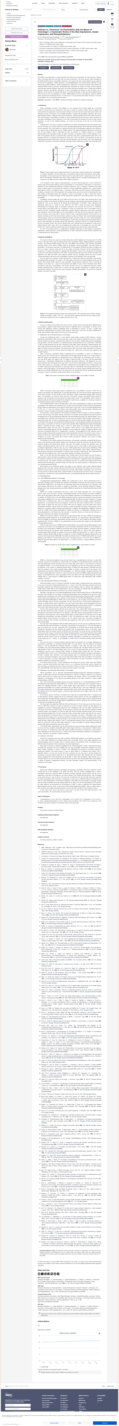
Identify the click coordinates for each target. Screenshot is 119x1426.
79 (96, 726)
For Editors (63, 1402)
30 (94, 440)
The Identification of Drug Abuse (69, 64)
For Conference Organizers (67, 1411)
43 (45, 521)
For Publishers (64, 1407)
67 (49, 649)
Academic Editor (10, 45)
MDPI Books (82, 1400)
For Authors (63, 1398)
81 (83, 755)
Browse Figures (56, 68)
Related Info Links (10, 55)
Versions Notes (69, 68)
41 (70, 508)
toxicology (90, 100)
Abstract (9, 2)
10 (57, 214)
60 (65, 601)
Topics (43, 3)
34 (55, 464)
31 (96, 440)
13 (40, 227)
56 (46, 599)
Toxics (7, 1386)
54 (50, 594)
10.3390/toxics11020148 (35, 15)
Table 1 (42, 353)
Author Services (63, 3)
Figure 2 (48, 269)
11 (66, 221)
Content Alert (110, 1386)
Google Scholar (94, 856)
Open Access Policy (47, 1402)
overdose (83, 100)
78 (44, 724)
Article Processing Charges (49, 1398)
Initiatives (74, 3)
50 (74, 563)
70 (52, 680)
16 (92, 357)
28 (53, 438)
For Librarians (64, 1405)
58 (50, 599)
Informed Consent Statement (14, 17)
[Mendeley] (58, 1274)
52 (65, 588)
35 (51, 484)
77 (49, 722)
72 (41, 693)
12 (38, 227)
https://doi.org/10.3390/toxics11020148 (62, 57)
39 (66, 488)
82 (70, 757)
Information (51, 3)
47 (85, 532)
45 (44, 523)
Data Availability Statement (13, 19)
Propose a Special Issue (16, 36)
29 (93, 440)
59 (51, 599)
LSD (53, 100)
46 (90, 525)
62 (47, 622)
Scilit (97, 866)
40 (58, 495)
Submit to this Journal (16, 28)
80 (61, 728)
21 (60, 392)
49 (44, 541)
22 (81, 405)
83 (45, 758)
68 (76, 657)
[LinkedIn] (45, 1274)
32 (50, 448)
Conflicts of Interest (11, 21)
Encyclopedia (82, 1409)
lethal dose (76, 100)
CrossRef (91, 866)
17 (77, 359)
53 (86, 592)
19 (80, 366)
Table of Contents (10, 81)
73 (96, 698)
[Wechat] (52, 1274)
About (83, 3)
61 (75, 612)
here (46, 1315)
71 (69, 687)
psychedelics (48, 100)
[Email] (39, 1274)
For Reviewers (64, 1400)
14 (100, 342)
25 (75, 409)
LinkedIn (99, 1398)
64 (100, 633)
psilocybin (70, 100)
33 (53, 464)
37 (94, 486)
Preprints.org (82, 1402)
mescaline (63, 100)
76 (70, 711)
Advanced (109, 9)
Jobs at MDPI (45, 1407)
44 (98, 521)
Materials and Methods (12, 5)
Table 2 (42, 390)
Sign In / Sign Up (101, 3)
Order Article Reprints (95, 22)
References (9, 23)
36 (48, 486)
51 (94, 574)
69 (48, 668)
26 (83, 416)
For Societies (63, 1409)
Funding (9, 13)
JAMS (80, 1411)
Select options (10, 1405)
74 (47, 706)
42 (67, 514)
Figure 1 (90, 132)
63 (66, 627)
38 (65, 488)
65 (93, 634)
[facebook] (48, 1274)
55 (92, 596)
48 (60, 536)
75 (80, 707)
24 (40, 407)
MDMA (57, 100)
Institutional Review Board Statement (16, 15)
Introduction (9, 3)
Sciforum (81, 1398)
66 (69, 644)
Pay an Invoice (46, 1400)
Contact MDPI (45, 1405)
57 (48, 599)
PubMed (59, 871)
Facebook (100, 1400)
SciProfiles (82, 1407)
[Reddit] (55, 1274)
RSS (103, 1386)
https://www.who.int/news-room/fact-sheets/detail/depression (83, 847)
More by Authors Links (11, 59)
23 (38, 407)
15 (42, 357)
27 (47, 422)
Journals (34, 3)
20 (82, 366)
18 (79, 359)
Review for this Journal (16, 32)
